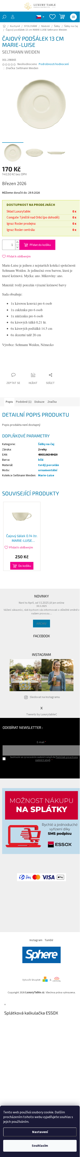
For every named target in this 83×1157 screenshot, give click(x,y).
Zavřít (41, 367)
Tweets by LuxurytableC (41, 714)
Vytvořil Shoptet (31, 980)
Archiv (41, 623)
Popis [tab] (9, 402)
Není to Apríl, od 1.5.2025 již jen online (41, 602)
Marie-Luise (46, 475)
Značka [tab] (52, 402)
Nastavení (40, 1132)
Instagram (36, 940)
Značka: (22, 68)
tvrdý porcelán (48, 465)
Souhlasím (40, 1145)
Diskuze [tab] (39, 402)
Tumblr (48, 940)
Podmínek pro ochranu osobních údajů (56, 759)
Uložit (27, 367)
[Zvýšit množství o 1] (17, 242)
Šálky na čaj (46, 444)
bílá (40, 460)
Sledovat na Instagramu (45, 697)
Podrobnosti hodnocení (54, 64)
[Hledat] (4, 17)
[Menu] (73, 17)
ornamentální (47, 470)
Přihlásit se (42, 769)
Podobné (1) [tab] (23, 402)
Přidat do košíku (40, 245)
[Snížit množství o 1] (17, 247)
